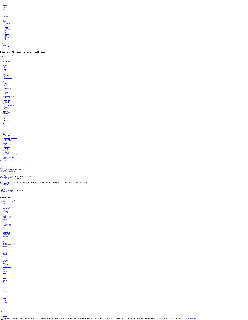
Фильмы (6, 60)
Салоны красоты (23, 48)
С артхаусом (7, 100)
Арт (3, 20)
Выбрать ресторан (7, 220)
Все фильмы (5, 213)
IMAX (5, 70)
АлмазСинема (7, 149)
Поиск (4, 9)
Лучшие (6, 89)
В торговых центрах (8, 80)
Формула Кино (7, 151)
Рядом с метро (7, 98)
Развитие (5, 253)
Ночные (6, 93)
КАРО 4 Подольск (4, 195)
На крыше (6, 91)
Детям (33, 48)
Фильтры (2, 168)
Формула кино (7, 145)
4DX (5, 69)
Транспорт (7, 36)
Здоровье (5, 21)
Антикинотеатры (8, 78)
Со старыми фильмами (9, 105)
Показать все (37, 48)
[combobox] (125, 121)
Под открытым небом (9, 96)
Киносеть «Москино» (9, 157)
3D (4, 67)
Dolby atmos (6, 75)
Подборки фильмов (7, 216)
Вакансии (5, 316)
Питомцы (7, 34)
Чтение (6, 31)
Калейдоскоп (5, 293)
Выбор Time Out (6, 23)
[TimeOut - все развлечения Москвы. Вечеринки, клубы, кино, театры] (3, 1)
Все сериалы (5, 215)
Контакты (7, 41)
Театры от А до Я (6, 265)
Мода (4, 14)
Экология (7, 37)
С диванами (6, 101)
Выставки (17, 48)
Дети (4, 22)
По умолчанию (7, 108)
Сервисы (5, 283)
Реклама (4, 314)
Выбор (5, 62)
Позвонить (2, 181)
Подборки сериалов (7, 217)
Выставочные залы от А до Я (9, 244)
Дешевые (6, 84)
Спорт (4, 18)
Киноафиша (5, 211)
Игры (6, 28)
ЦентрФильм (7, 152)
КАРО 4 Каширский (12, 195)
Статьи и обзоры (6, 212)
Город (4, 10)
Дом (6, 35)
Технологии (7, 38)
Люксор (6, 148)
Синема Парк (7, 144)
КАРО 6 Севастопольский (23, 195)
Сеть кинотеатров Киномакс (10, 138)
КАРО (5, 156)
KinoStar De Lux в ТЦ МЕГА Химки (8, 173)
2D (4, 66)
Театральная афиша (7, 267)
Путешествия (5, 17)
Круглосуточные (7, 87)
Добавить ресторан (7, 224)
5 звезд (5, 143)
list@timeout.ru (193, 318)
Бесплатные (6, 79)
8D (4, 74)
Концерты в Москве (7, 234)
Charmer (6, 319)
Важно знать (5, 284)
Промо (6, 39)
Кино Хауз (6, 136)
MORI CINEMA (7, 141)
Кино (4, 11)
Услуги (4, 300)
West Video (6, 153)
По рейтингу (7, 110)
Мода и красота (8, 25)
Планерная (9, 177)
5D (4, 71)
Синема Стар (7, 147)
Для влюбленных (8, 85)
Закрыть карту (3, 170)
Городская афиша (6, 208)
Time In (6, 30)
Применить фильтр (7, 133)
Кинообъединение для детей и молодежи (13, 154)
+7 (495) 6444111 (3, 180)
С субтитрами (7, 103)
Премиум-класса (7, 97)
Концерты (10, 48)
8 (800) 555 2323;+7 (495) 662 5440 (7, 191)
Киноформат (7, 139)
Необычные (6, 92)
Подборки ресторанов (7, 225)
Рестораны (5, 13)
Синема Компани (8, 140)
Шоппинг (5, 282)
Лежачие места (7, 88)
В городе (29, 48)
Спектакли (5, 254)
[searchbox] (10, 120)
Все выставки (6, 242)
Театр (6, 27)
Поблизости (6, 94)
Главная (4, 45)
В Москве (5, 204)
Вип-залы (6, 82)
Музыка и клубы (6, 16)
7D (4, 72)
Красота (4, 15)
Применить (2, 161)
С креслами (6, 102)
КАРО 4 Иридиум (4, 184)
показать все (5, 106)
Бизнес (6, 32)
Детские (6, 83)
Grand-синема (7, 135)
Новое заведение (8, 64)
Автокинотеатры (8, 76)
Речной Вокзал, (3, 177)
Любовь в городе (6, 207)
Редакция (5, 313)
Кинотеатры (7, 61)
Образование (8, 29)
